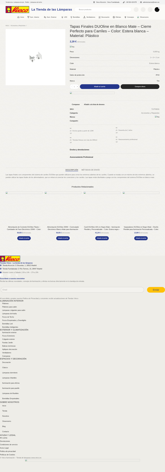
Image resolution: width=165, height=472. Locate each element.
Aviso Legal (4, 448)
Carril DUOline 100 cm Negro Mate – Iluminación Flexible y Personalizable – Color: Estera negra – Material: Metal (102, 229)
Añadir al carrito (99, 86)
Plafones (5, 303)
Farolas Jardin (7, 342)
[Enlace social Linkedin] (158, 120)
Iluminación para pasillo (10, 388)
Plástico (156, 69)
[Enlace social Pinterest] (156, 120)
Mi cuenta (3, 438)
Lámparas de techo (36, 2)
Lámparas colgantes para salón (13, 310)
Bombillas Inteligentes (10, 327)
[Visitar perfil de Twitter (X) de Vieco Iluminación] (16, 275)
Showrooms (6, 421)
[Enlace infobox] (106, 2)
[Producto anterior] (60, 26)
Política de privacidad (8, 451)
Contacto (5, 431)
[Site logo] (17, 9)
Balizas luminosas (9, 346)
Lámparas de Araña (9, 314)
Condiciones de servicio (9, 444)
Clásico (5, 367)
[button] (24, 238)
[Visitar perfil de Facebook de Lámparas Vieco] (1, 275)
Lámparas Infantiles (9, 378)
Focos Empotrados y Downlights (14, 320)
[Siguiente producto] (64, 26)
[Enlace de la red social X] (153, 120)
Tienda (4, 411)
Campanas (6, 356)
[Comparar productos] (136, 9)
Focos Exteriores (8, 336)
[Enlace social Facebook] (151, 120)
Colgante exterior (8, 339)
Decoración (6, 362)
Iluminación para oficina (10, 383)
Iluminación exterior (9, 332)
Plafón (27, 2)
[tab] (71, 170)
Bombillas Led (7, 324)
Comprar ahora (140, 86)
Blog (4, 426)
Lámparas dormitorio (9, 373)
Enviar (156, 290)
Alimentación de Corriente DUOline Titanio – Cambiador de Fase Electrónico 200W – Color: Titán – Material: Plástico (24, 229)
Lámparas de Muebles (10, 393)
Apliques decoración (9, 349)
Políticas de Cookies (7, 455)
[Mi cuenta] (150, 9)
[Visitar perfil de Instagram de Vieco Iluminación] (9, 275)
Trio (158, 81)
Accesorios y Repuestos (18, 25)
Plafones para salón (9, 307)
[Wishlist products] (143, 9)
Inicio (7, 25)
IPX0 (157, 75)
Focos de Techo (8, 317)
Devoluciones (5, 441)
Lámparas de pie (19, 2)
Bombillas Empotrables (10, 398)
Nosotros (5, 416)
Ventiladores (6, 353)
